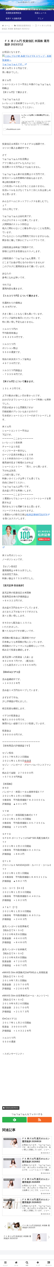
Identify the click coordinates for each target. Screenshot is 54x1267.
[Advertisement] (25, 1075)
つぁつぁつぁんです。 (13, 64)
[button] (48, 699)
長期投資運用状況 (12, 1108)
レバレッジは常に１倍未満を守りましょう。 (35, 116)
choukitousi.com (13, 129)
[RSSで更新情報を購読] (39, 1119)
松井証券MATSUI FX (37, 514)
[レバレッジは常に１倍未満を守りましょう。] (11, 119)
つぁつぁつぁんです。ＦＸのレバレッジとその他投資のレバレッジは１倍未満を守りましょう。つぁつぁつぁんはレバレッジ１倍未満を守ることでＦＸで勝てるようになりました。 (36, 123)
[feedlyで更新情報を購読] (14, 1119)
